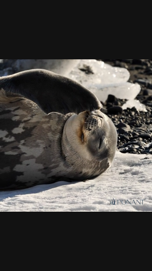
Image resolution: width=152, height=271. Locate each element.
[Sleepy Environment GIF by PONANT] (76, 135)
